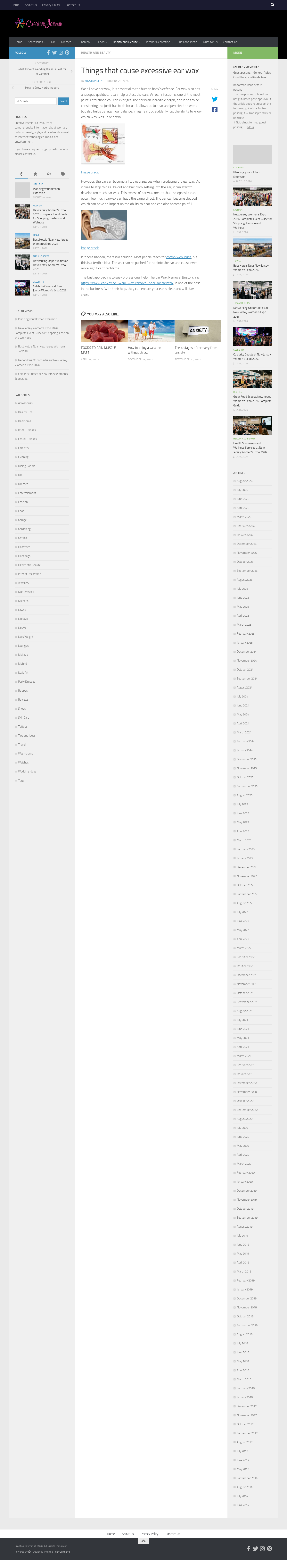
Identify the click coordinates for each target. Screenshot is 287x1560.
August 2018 (244, 1334)
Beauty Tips (25, 412)
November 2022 (247, 876)
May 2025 (243, 606)
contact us (29, 154)
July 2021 (242, 1020)
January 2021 (245, 1074)
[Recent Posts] (21, 174)
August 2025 (244, 579)
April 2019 (243, 1262)
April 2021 (243, 1047)
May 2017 (243, 1469)
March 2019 (244, 1271)
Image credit (90, 172)
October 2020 (245, 1101)
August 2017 (244, 1442)
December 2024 (247, 651)
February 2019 (246, 1280)
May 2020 (243, 1145)
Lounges (23, 645)
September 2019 (247, 1217)
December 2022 (247, 867)
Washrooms (25, 753)
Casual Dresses (27, 439)
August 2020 (244, 1119)
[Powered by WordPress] (29, 1551)
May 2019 (243, 1253)
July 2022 (242, 912)
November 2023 (247, 768)
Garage (22, 520)
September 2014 (247, 1478)
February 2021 (246, 1065)
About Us (31, 5)
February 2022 (246, 957)
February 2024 (246, 741)
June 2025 (243, 597)
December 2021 (247, 975)
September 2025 (247, 570)
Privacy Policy (51, 5)
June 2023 (243, 813)
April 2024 (243, 723)
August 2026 (244, 481)
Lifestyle (23, 619)
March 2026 (244, 517)
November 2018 (247, 1307)
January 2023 (245, 858)
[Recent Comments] (49, 174)
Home (15, 5)
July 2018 (242, 1343)
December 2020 (247, 1083)
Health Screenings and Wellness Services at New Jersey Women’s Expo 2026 (250, 448)
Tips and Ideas (188, 42)
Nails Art (23, 672)
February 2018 (246, 1388)
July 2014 (242, 1496)
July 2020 (242, 1128)
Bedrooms (24, 421)
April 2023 (243, 831)
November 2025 (247, 553)
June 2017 (243, 1460)
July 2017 (242, 1451)
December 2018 (247, 1298)
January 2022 (245, 966)
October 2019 (245, 1208)
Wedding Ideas (27, 771)
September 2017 (247, 1433)
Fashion (85, 42)
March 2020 (244, 1163)
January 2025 (245, 642)
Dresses (66, 42)
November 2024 (247, 660)
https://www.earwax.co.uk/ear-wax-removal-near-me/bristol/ (127, 283)
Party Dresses (26, 681)
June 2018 (243, 1352)
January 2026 (245, 535)
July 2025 (242, 588)
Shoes (22, 708)
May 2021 (243, 1038)
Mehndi (23, 663)
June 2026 (243, 499)
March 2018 (244, 1379)
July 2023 (242, 804)
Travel (37, 235)
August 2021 (244, 1011)
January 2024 (245, 750)
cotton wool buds (178, 257)
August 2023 (244, 795)
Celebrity (38, 281)
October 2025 (245, 561)
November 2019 (247, 1199)
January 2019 (245, 1289)
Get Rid (22, 538)
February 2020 (246, 1172)
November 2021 (247, 984)
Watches (23, 762)
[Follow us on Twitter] (54, 52)
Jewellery (23, 583)
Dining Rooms (26, 466)
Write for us (209, 42)
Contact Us (72, 5)
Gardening (24, 529)
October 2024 (245, 669)
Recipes (23, 690)
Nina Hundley (94, 81)
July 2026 (242, 490)
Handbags (24, 556)
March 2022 (244, 948)
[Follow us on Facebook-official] (48, 52)
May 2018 (243, 1361)
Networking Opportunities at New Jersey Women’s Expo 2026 (50, 265)
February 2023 (246, 849)
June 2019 (243, 1244)
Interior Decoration (158, 42)
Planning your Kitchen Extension (37, 319)
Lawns (22, 610)
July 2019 (242, 1235)
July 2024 (242, 696)
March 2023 (244, 840)
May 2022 (243, 930)
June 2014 (243, 1505)
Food (101, 42)
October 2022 (245, 885)
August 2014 (244, 1487)
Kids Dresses (26, 592)
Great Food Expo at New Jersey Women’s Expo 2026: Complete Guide (252, 401)
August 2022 (244, 903)
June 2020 (243, 1137)
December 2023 (247, 759)
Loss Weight (25, 636)
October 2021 (245, 993)
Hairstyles (24, 547)
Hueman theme (61, 1551)
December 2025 (247, 544)
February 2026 (246, 526)
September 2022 (247, 894)
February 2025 (246, 633)
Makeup (23, 654)
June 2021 (243, 1029)
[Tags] (62, 174)
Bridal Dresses (27, 430)
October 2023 (245, 777)
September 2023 (247, 786)
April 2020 (243, 1154)
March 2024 (244, 732)
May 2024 (243, 714)
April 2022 (243, 939)
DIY (53, 42)
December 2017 (247, 1406)
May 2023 (243, 822)
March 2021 (244, 1056)
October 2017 (245, 1424)
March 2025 (244, 624)
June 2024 (243, 705)
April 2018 (243, 1370)
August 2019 (244, 1226)
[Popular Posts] (35, 174)
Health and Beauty (125, 42)
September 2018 (247, 1325)
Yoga (21, 780)
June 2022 (243, 921)
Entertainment (27, 493)
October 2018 (245, 1316)
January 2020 (245, 1181)
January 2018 (245, 1397)
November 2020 (247, 1092)
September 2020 (247, 1110)
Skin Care (23, 717)
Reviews (23, 699)
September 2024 (247, 678)
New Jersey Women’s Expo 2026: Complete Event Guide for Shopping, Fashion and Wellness (42, 332)
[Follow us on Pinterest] (67, 52)
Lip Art (22, 628)
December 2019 (247, 1190)
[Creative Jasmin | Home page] (38, 23)
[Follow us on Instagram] (60, 52)
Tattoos (23, 726)
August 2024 (244, 687)
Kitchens (38, 184)
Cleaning (23, 457)
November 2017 (247, 1415)
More (250, 127)
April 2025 (243, 615)
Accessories (35, 42)
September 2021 (247, 1002)
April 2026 (243, 508)
